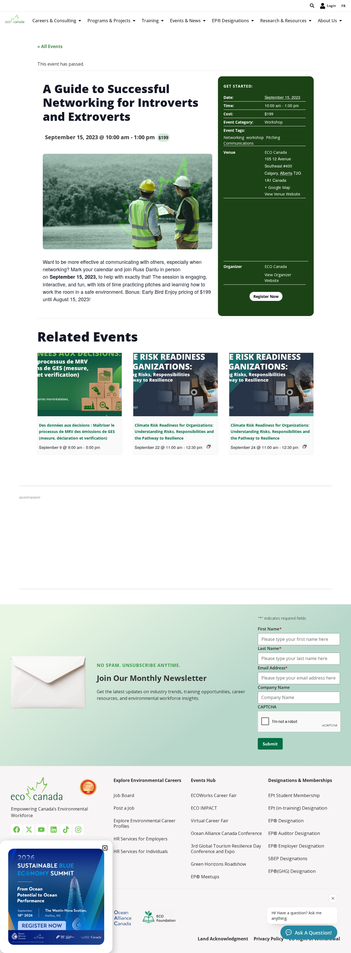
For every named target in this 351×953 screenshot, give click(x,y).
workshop (255, 137)
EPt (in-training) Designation (297, 808)
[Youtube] (41, 829)
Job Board (124, 795)
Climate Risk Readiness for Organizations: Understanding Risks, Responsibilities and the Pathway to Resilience (174, 432)
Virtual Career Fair (209, 821)
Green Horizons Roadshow (218, 864)
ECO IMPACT (204, 808)
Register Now (266, 296)
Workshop (274, 122)
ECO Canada (276, 152)
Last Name (269, 648)
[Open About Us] (340, 20)
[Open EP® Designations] (252, 20)
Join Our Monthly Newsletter (152, 678)
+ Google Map (277, 187)
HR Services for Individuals (141, 851)
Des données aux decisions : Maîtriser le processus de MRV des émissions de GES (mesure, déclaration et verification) (77, 432)
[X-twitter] (28, 829)
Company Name (274, 687)
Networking (233, 137)
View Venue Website (282, 194)
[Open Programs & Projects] (134, 20)
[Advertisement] (175, 540)
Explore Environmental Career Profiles (145, 823)
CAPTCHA (267, 706)
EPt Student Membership (294, 795)
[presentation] (80, 384)
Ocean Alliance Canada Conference (226, 833)
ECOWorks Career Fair (214, 795)
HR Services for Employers (141, 839)
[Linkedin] (53, 829)
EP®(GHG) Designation (292, 871)
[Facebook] (16, 829)
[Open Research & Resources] (310, 20)
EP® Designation (286, 821)
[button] (105, 848)
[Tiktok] (65, 829)
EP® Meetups (205, 877)
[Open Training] (162, 20)
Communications (238, 143)
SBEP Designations (287, 859)
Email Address (272, 667)
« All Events (50, 46)
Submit (270, 744)
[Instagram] (78, 829)
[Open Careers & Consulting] (80, 20)
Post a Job (124, 808)
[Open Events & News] (204, 20)
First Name (270, 628)
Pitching (273, 137)
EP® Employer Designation (296, 846)
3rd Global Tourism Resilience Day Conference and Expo (226, 848)
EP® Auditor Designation (294, 833)
